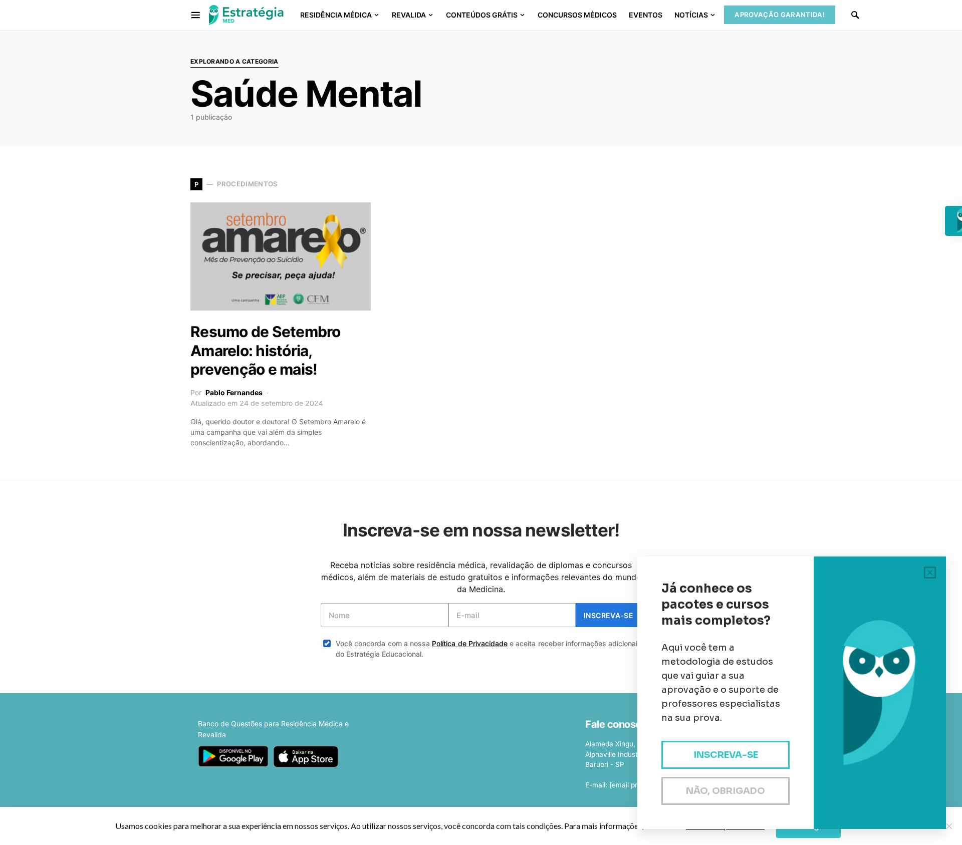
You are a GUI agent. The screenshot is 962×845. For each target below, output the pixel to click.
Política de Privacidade (470, 643)
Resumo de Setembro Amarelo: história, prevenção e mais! (265, 350)
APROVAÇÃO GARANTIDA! (780, 15)
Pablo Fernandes (234, 392)
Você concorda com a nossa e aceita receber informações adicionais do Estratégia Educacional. (488, 648)
